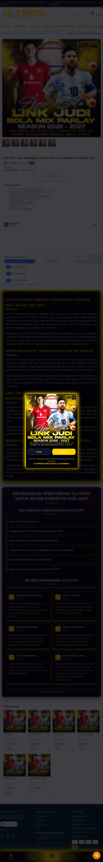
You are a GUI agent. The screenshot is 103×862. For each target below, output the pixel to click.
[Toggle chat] (96, 855)
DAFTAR (63, 452)
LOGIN (39, 452)
